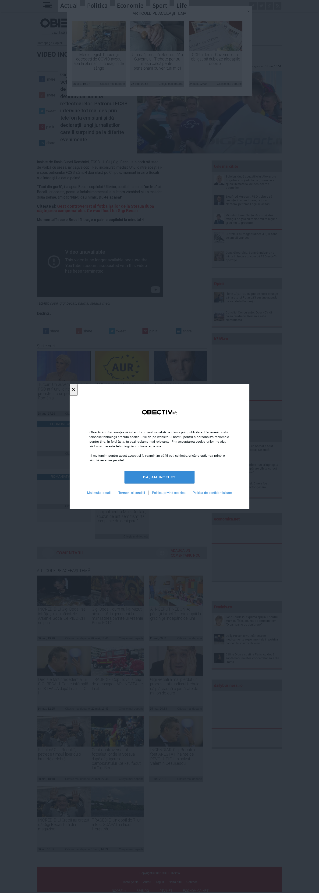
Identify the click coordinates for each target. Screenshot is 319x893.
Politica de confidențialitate (212, 493)
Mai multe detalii (99, 493)
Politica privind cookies (168, 493)
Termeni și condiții (131, 493)
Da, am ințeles (159, 477)
